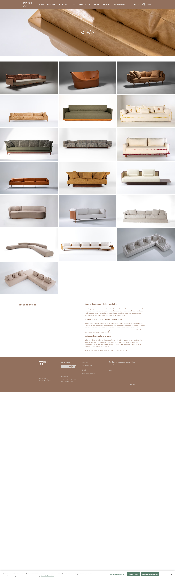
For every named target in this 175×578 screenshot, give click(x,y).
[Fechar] (172, 574)
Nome (111, 365)
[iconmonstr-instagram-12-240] (62, 366)
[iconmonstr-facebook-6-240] (75, 366)
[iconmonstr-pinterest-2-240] (67, 366)
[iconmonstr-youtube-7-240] (70, 366)
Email (110, 377)
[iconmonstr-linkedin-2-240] (72, 366)
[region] (87, 574)
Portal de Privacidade (47, 576)
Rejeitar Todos (133, 574)
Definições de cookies (117, 574)
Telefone (111, 371)
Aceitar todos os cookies (150, 574)
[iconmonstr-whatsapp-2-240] (65, 366)
